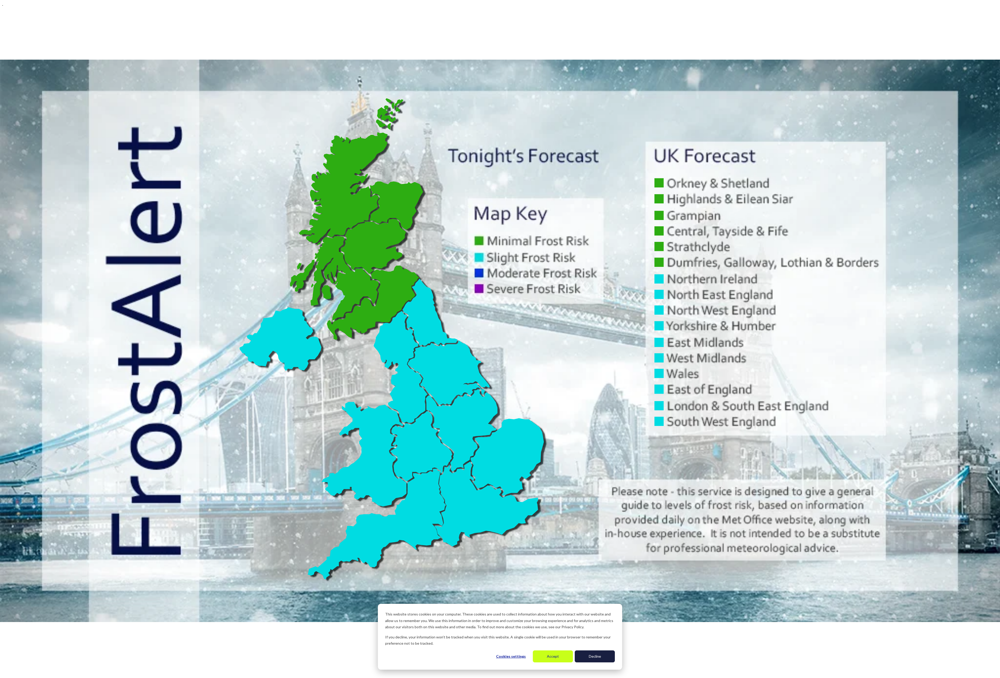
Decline (595, 656)
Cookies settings (511, 656)
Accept (553, 656)
